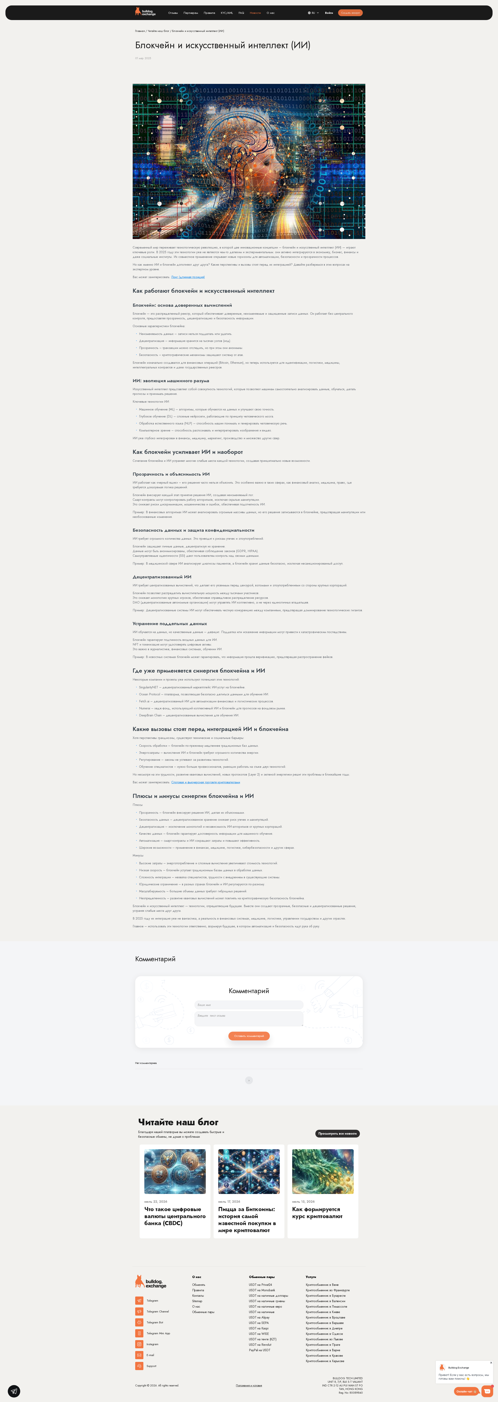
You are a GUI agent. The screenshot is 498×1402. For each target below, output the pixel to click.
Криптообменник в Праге (323, 1344)
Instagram (152, 1344)
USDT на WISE (259, 1334)
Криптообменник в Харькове (325, 1361)
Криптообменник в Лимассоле (326, 1306)
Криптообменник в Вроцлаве (325, 1317)
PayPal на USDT (259, 1350)
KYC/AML (227, 13)
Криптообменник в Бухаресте (325, 1295)
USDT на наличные (261, 1312)
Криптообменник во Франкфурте (328, 1290)
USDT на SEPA (259, 1323)
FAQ (241, 13)
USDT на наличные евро (265, 1306)
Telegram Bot (155, 1322)
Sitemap (197, 1301)
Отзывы (173, 13)
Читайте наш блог (159, 31)
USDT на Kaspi (258, 1328)
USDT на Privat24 (260, 1285)
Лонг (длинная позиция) (188, 277)
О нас (271, 13)
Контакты (198, 1295)
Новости (255, 13)
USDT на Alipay (259, 1317)
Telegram (152, 1300)
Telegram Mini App (158, 1333)
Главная (140, 31)
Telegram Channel (158, 1311)
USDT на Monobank (262, 1290)
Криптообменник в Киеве (323, 1312)
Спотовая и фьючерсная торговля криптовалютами (205, 782)
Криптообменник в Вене (322, 1285)
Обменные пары (203, 1312)
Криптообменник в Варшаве (325, 1323)
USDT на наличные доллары (268, 1295)
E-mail (150, 1355)
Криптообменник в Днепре (324, 1328)
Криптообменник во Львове (324, 1339)
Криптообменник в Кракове (324, 1355)
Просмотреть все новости (337, 1133)
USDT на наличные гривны (267, 1301)
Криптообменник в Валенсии (325, 1301)
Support (151, 1366)
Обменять (198, 1285)
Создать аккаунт (350, 13)
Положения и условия (249, 1385)
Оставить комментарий (249, 1036)
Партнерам (191, 13)
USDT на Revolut (260, 1344)
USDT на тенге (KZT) (263, 1339)
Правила (209, 13)
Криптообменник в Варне (323, 1350)
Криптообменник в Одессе (324, 1334)
